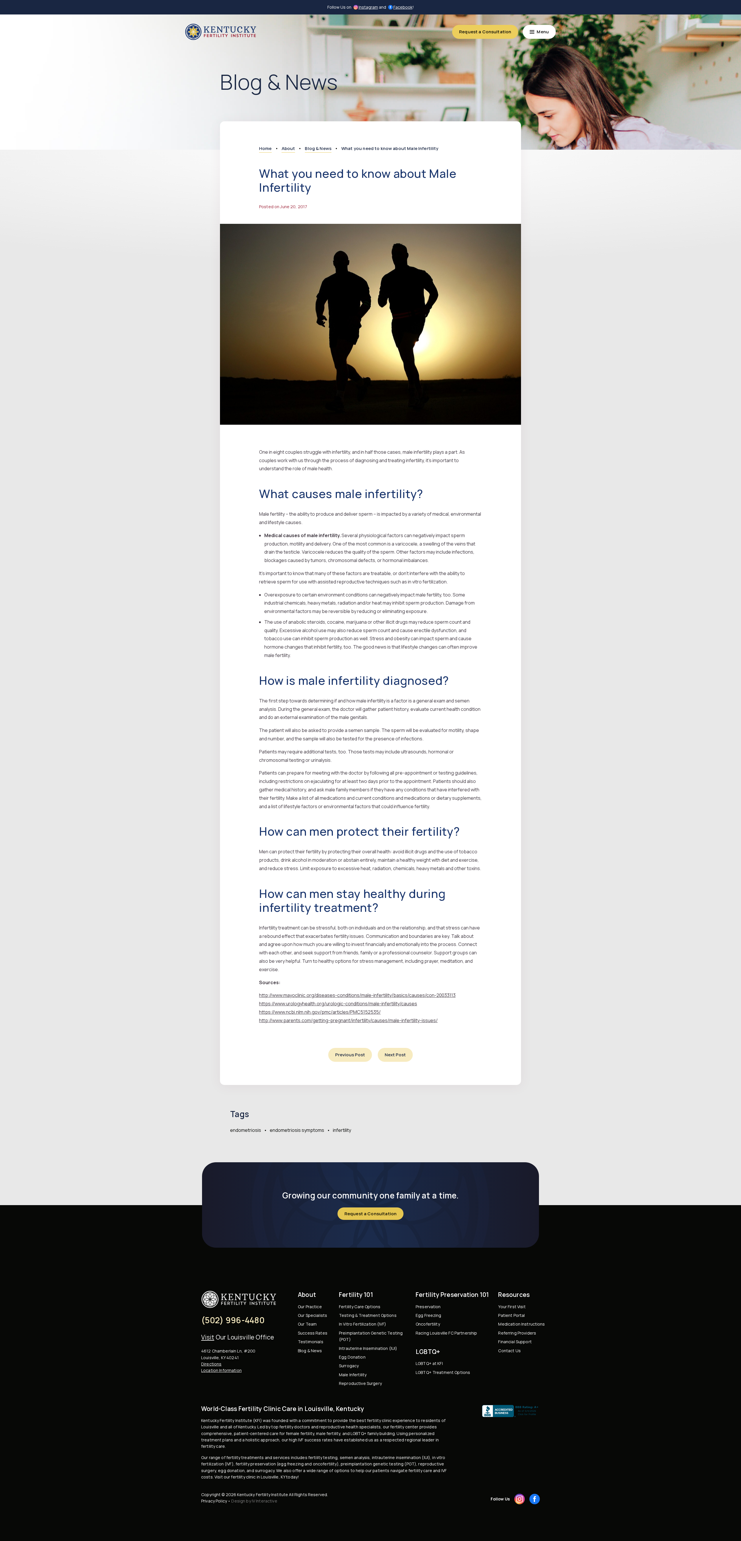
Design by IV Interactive (254, 1501)
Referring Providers (517, 1333)
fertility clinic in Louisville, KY (258, 1477)
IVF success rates (315, 1440)
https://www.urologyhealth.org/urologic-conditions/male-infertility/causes (338, 1003)
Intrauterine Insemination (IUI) (368, 1348)
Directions (211, 1364)
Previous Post (350, 1055)
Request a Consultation (485, 32)
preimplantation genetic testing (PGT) (378, 1464)
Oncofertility (428, 1324)
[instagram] (519, 1499)
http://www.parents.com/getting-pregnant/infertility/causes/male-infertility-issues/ (348, 1020)
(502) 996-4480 (233, 1320)
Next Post (395, 1055)
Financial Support (514, 1341)
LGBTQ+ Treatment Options (443, 1372)
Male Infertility (352, 1374)
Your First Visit (511, 1306)
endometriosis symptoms (297, 1130)
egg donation (231, 1470)
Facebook (402, 7)
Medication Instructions (521, 1324)
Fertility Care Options (359, 1306)
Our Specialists (312, 1315)
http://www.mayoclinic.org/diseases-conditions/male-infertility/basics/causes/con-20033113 (357, 995)
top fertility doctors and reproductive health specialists (326, 1427)
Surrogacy (349, 1365)
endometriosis (245, 1130)
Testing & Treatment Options (368, 1315)
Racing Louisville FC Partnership (446, 1333)
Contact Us (509, 1350)
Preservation (428, 1306)
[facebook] (534, 1499)
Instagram (368, 7)
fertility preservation (256, 1464)
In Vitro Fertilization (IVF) (362, 1324)
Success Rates (312, 1333)
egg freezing (291, 1464)
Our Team (307, 1324)
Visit (207, 1337)
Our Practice (310, 1306)
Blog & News (310, 1350)
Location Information (221, 1370)
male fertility (328, 1433)
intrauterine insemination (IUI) (401, 1457)
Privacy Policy (214, 1501)
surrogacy (264, 1470)
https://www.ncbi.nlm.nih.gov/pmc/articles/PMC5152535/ (320, 1012)
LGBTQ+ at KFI (429, 1363)
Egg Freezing (428, 1315)
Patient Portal (511, 1315)
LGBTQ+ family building (373, 1433)
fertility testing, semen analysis (339, 1457)
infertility (342, 1130)
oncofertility (325, 1464)
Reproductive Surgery (360, 1383)
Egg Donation (352, 1357)
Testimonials (310, 1341)
